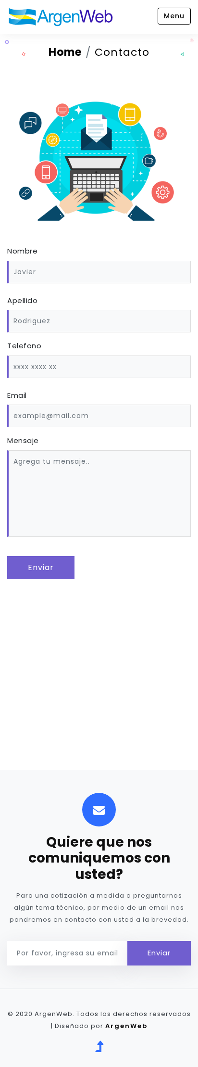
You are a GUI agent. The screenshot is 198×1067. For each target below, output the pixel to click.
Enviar (41, 567)
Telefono (24, 346)
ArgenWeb (126, 1025)
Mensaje (23, 440)
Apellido (22, 300)
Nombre (22, 251)
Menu (174, 16)
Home (65, 52)
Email (17, 395)
